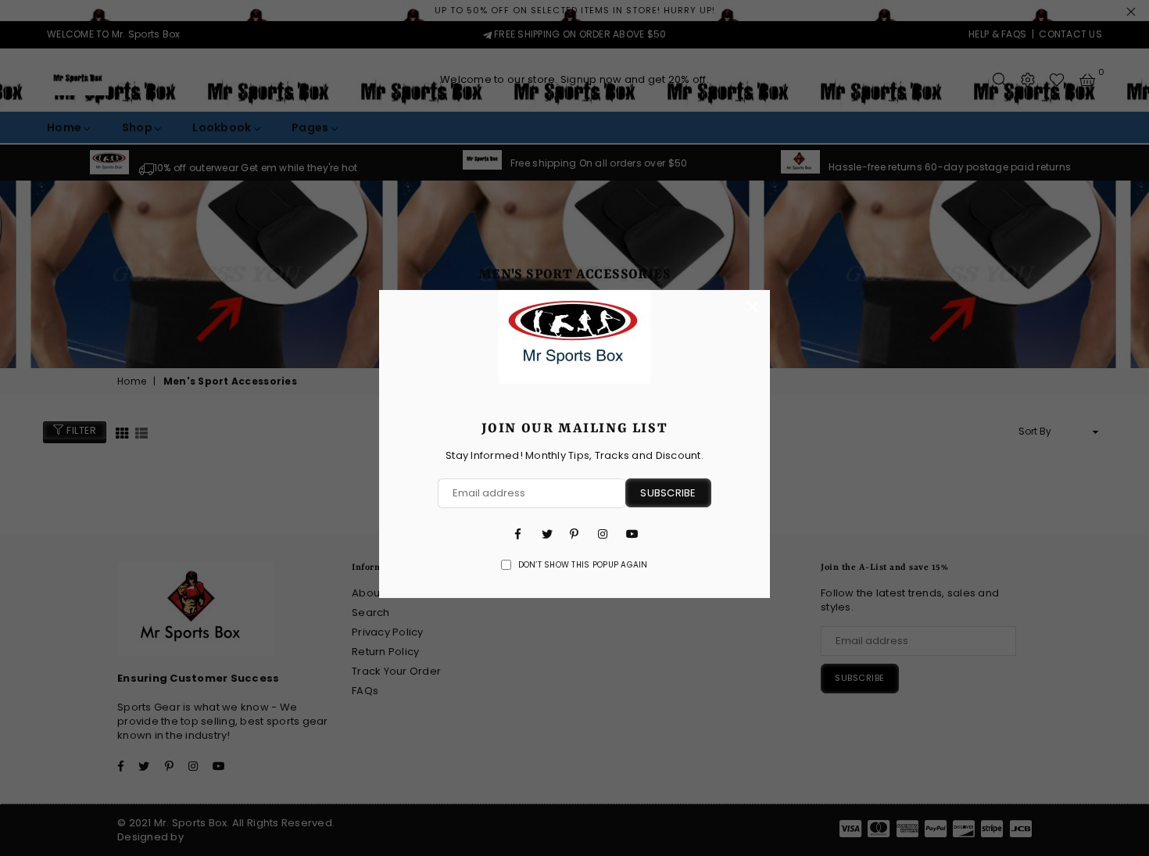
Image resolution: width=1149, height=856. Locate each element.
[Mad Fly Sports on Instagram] (602, 534)
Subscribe (668, 492)
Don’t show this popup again (583, 565)
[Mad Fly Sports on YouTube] (631, 534)
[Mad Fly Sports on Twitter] (546, 534)
